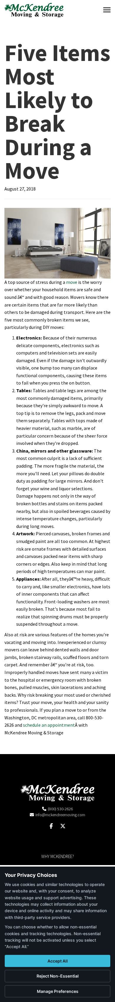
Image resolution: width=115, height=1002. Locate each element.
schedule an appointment (49, 725)
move (71, 282)
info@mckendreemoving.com (60, 814)
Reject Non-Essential (58, 975)
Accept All (57, 960)
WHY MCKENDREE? (57, 856)
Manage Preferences (57, 991)
